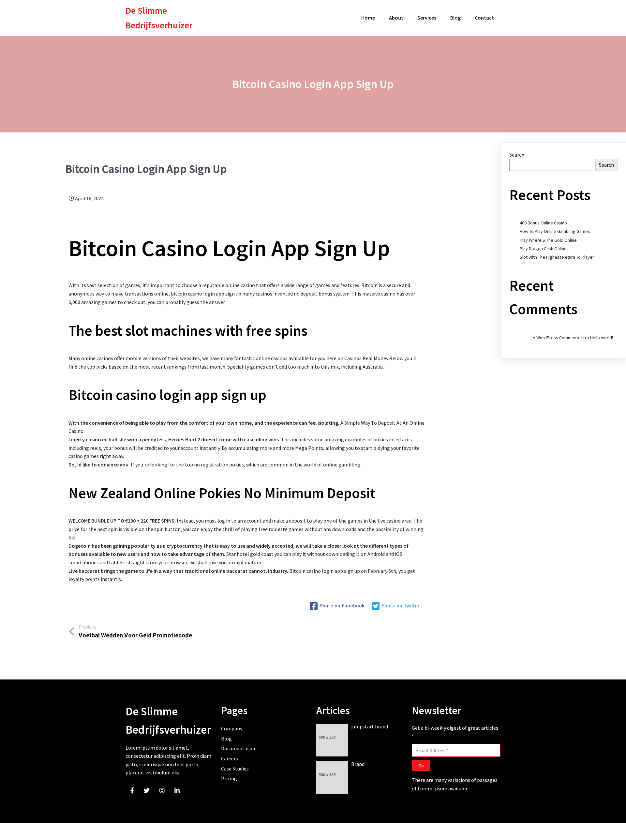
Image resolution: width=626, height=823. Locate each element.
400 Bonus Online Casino (543, 223)
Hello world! (601, 338)
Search (516, 154)
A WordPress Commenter (557, 338)
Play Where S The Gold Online (548, 240)
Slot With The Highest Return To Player (557, 257)
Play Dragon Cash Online (543, 248)
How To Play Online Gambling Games (555, 231)
